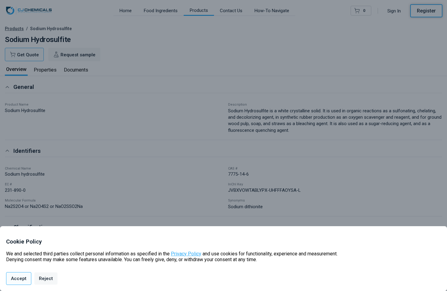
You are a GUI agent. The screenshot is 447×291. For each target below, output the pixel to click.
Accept (18, 278)
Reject (46, 278)
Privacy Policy (186, 254)
